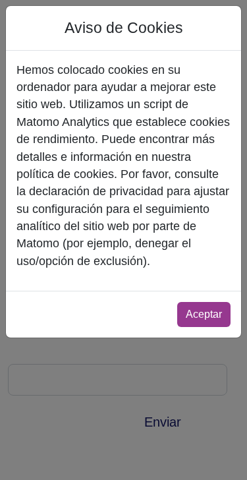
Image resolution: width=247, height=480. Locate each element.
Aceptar (204, 314)
